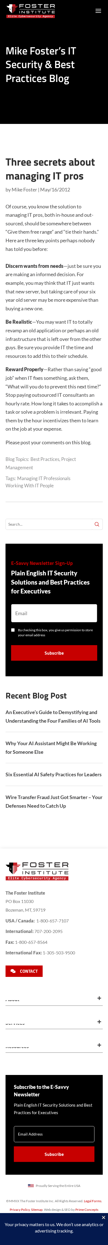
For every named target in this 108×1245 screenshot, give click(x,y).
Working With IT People (30, 485)
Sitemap (37, 1209)
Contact (29, 971)
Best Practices (44, 459)
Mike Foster (24, 189)
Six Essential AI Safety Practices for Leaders (54, 774)
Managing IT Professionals (43, 478)
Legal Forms (92, 1201)
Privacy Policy (20, 1209)
